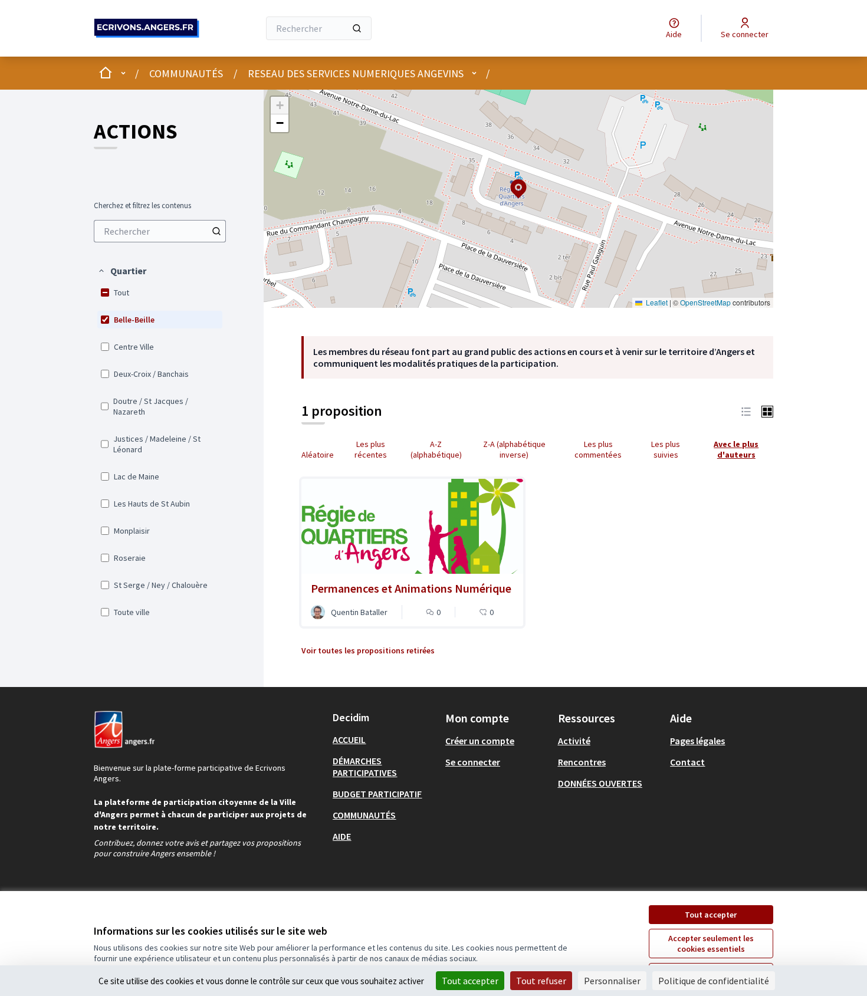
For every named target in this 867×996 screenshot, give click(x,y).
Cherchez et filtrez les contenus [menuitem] (142, 206)
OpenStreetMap (705, 302)
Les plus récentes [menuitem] (370, 449)
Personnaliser (612, 981)
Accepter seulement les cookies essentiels (711, 943)
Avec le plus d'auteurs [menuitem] (736, 449)
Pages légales (697, 741)
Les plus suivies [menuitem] (665, 449)
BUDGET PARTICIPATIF (377, 794)
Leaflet (656, 302)
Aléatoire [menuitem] (317, 454)
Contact (687, 762)
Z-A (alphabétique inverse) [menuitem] (514, 449)
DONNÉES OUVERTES (600, 783)
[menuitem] (160, 231)
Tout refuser (541, 981)
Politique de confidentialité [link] (713, 981)
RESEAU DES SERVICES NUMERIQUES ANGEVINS (356, 73)
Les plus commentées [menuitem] (598, 449)
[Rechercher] (356, 28)
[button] (122, 270)
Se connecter (472, 762)
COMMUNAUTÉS (186, 73)
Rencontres (582, 762)
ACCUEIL (349, 739)
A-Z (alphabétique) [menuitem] (436, 449)
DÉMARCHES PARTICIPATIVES (365, 766)
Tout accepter (711, 914)
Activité (574, 741)
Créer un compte (479, 741)
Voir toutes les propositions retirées (368, 650)
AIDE (342, 836)
